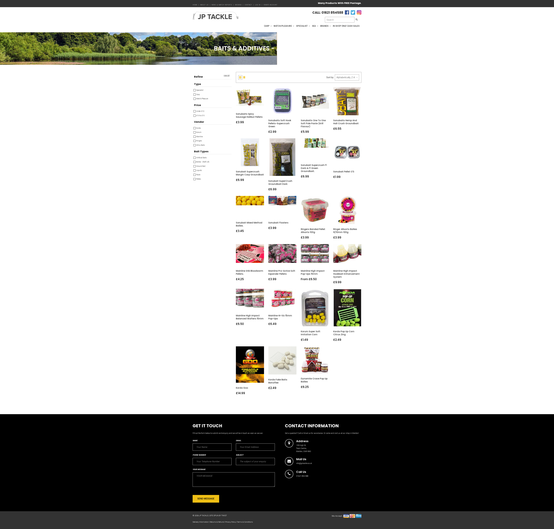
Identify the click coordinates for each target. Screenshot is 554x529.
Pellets (198, 179)
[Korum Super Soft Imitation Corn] (315, 323)
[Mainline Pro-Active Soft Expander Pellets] (282, 262)
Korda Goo (242, 387)
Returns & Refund (217, 522)
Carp (198, 94)
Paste (198, 175)
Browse (238, 5)
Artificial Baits (201, 158)
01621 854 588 (302, 476)
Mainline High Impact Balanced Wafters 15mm (250, 317)
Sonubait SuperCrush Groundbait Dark (280, 182)
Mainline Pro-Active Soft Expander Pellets (281, 272)
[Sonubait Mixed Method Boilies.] (250, 214)
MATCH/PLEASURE (283, 26)
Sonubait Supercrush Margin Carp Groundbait (250, 173)
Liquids (199, 170)
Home (195, 5)
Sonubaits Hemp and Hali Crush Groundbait (346, 122)
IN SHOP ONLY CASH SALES (346, 26)
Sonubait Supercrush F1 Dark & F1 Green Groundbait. (314, 168)
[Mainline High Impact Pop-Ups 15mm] (315, 262)
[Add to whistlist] (243, 105)
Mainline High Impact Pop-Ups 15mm (313, 272)
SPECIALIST (302, 26)
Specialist (199, 90)
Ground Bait (200, 166)
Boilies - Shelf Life (202, 162)
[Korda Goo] (250, 379)
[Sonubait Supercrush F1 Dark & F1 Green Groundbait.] (315, 157)
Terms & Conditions (245, 522)
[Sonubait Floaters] (282, 214)
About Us (204, 5)
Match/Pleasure (202, 99)
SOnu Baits (200, 145)
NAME (195, 441)
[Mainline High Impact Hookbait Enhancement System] (347, 262)
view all (226, 76)
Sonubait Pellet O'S (343, 171)
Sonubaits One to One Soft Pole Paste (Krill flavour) (313, 123)
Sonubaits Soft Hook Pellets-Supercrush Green (279, 123)
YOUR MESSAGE (199, 469)
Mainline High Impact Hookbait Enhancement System (346, 273)
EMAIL (238, 441)
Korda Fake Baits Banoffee (277, 381)
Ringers (199, 141)
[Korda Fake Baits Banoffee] (282, 371)
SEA (314, 26)
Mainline (199, 137)
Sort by (330, 77)
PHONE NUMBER (199, 455)
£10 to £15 (200, 116)
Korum (198, 132)
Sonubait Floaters (278, 222)
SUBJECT (239, 455)
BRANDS (324, 26)
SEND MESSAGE (205, 498)
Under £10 (200, 111)
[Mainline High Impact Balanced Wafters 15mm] (250, 307)
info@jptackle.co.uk (304, 463)
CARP (267, 26)
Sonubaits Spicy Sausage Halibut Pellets (249, 115)
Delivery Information (201, 522)
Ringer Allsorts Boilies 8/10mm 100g (345, 231)
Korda (198, 128)
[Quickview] (257, 105)
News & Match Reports (222, 5)
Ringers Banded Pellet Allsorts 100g (313, 231)
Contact (248, 5)
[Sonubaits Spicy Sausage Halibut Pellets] (250, 105)
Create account (270, 5)
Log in (257, 5)
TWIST (224, 515)
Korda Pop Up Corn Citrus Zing (343, 333)
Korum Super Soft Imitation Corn (310, 333)
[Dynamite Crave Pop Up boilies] (315, 370)
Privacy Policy (230, 522)
